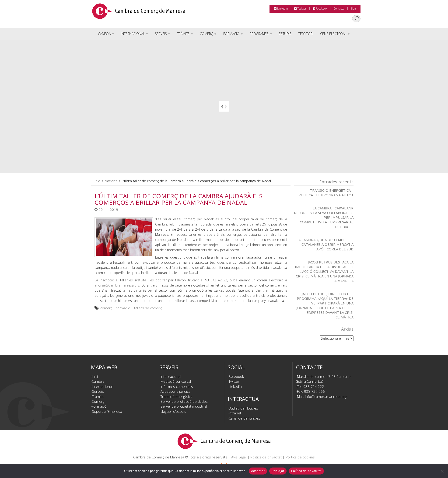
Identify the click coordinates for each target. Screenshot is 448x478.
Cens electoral (333, 33)
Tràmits (183, 33)
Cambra (105, 33)
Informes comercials (177, 386)
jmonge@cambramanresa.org (116, 285)
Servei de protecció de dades (184, 401)
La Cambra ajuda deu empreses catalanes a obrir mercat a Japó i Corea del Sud (325, 244)
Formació (231, 33)
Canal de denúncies (244, 418)
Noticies (111, 180)
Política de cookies (300, 457)
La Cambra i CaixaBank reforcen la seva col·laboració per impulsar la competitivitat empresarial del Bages (324, 217)
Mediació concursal (176, 381)
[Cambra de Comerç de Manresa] (138, 13)
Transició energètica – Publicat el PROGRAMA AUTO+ (326, 192)
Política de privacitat (266, 457)
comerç (106, 308)
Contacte (338, 8)
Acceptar (258, 471)
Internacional (133, 33)
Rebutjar (278, 471)
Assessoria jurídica (175, 391)
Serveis (161, 33)
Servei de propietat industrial (184, 406)
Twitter (301, 8)
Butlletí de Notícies (243, 408)
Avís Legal (238, 457)
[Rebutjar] (442, 471)
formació (123, 308)
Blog (353, 8)
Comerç (207, 33)
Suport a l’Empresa (107, 411)
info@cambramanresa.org (325, 396)
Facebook (321, 8)
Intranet (235, 413)
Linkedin (282, 8)
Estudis (285, 33)
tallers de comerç (148, 308)
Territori (305, 33)
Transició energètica (176, 396)
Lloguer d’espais (173, 411)
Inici (97, 180)
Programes (260, 33)
